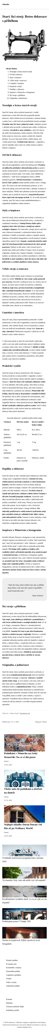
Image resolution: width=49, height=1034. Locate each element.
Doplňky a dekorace (17, 89)
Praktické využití (16, 86)
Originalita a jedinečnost (18, 98)
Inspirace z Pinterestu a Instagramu (22, 92)
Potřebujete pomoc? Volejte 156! (16, 921)
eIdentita (5, 4)
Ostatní (44, 722)
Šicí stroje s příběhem (17, 95)
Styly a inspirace (15, 77)
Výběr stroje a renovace (18, 80)
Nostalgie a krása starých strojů (21, 72)
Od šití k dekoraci (16, 74)
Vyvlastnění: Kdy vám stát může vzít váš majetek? (24, 880)
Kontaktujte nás (25, 713)
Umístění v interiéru (17, 83)
